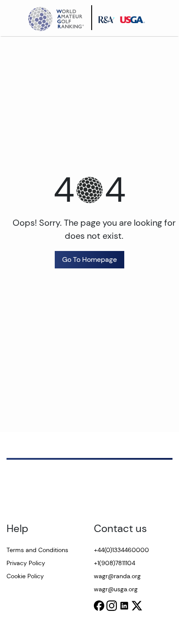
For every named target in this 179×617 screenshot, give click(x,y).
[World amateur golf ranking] (58, 17)
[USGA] (135, 18)
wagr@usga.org (116, 589)
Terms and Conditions (37, 550)
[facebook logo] (99, 605)
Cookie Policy (25, 576)
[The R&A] (109, 18)
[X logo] (137, 605)
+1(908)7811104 (114, 563)
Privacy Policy (26, 563)
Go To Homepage (89, 259)
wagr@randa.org (117, 576)
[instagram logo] (111, 605)
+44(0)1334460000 (121, 550)
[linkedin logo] (124, 605)
